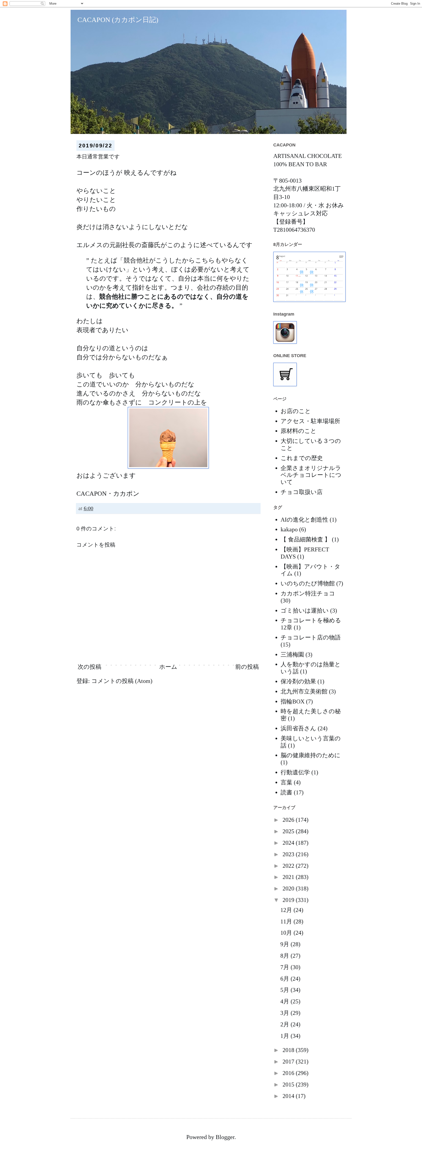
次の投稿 (89, 667)
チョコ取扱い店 (302, 492)
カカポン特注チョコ (308, 593)
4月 (285, 1001)
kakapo (289, 529)
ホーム (168, 667)
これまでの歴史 (302, 458)
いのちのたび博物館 (308, 583)
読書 (286, 792)
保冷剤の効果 (298, 681)
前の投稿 (247, 667)
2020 (289, 888)
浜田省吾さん (298, 728)
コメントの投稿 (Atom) (121, 681)
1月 (285, 1036)
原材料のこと (298, 431)
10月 (287, 933)
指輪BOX (293, 701)
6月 (285, 979)
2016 (289, 1073)
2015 (289, 1084)
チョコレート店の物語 (311, 637)
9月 (285, 944)
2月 (285, 1024)
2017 (289, 1061)
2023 (289, 854)
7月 (285, 967)
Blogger (225, 1137)
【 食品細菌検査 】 (305, 539)
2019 (289, 900)
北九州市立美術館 (304, 691)
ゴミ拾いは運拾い (305, 610)
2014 (289, 1096)
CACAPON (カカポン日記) (114, 19)
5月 (285, 990)
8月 (285, 956)
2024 (289, 843)
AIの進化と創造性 (304, 519)
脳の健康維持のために (310, 755)
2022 (289, 866)
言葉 (286, 782)
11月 (287, 921)
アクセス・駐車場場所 (310, 421)
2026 (289, 820)
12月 (287, 910)
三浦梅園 (292, 654)
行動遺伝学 (295, 772)
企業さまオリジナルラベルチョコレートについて (311, 475)
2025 (289, 831)
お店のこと (296, 411)
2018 (289, 1050)
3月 (285, 1013)
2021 (289, 877)
